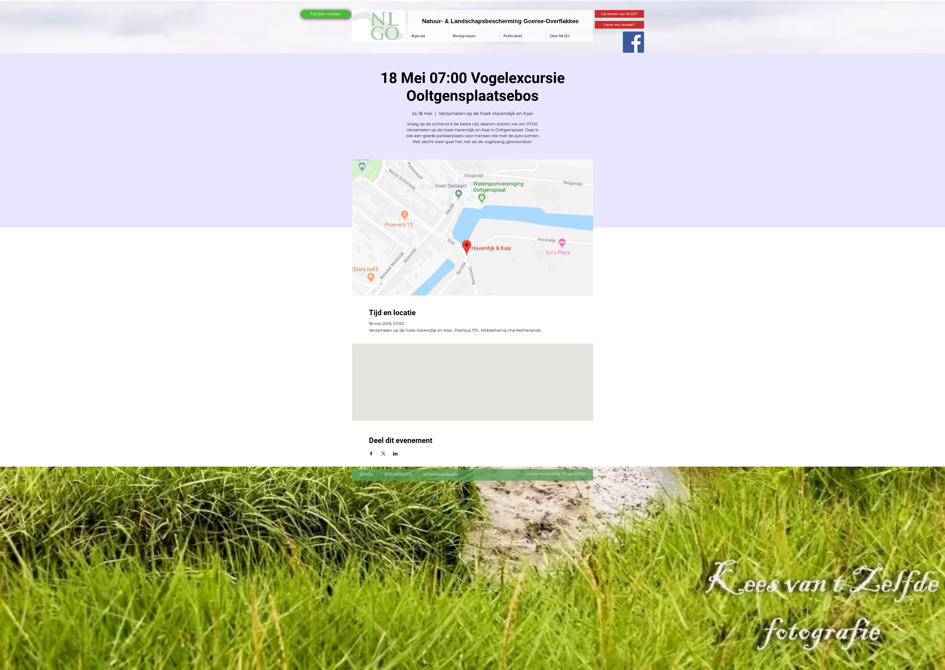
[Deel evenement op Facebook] (371, 454)
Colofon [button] (367, 473)
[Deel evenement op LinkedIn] (395, 454)
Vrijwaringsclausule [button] (440, 473)
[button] (523, 36)
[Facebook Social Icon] (633, 42)
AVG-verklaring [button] (398, 473)
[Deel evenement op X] (383, 454)
